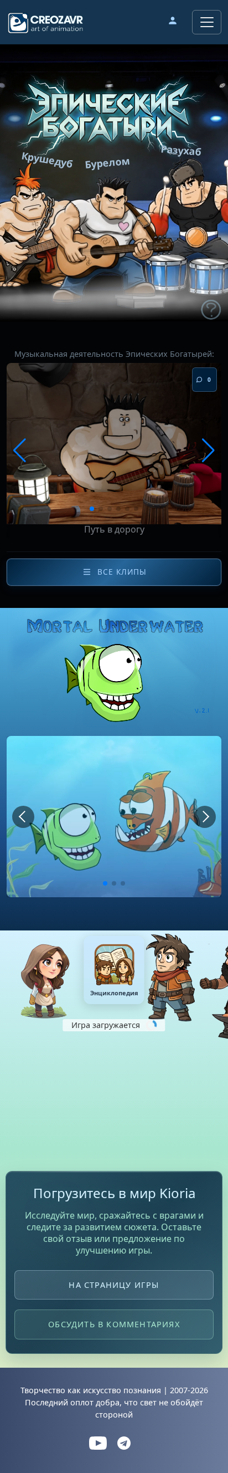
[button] (172, 22)
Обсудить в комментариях (114, 1324)
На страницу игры (114, 1285)
